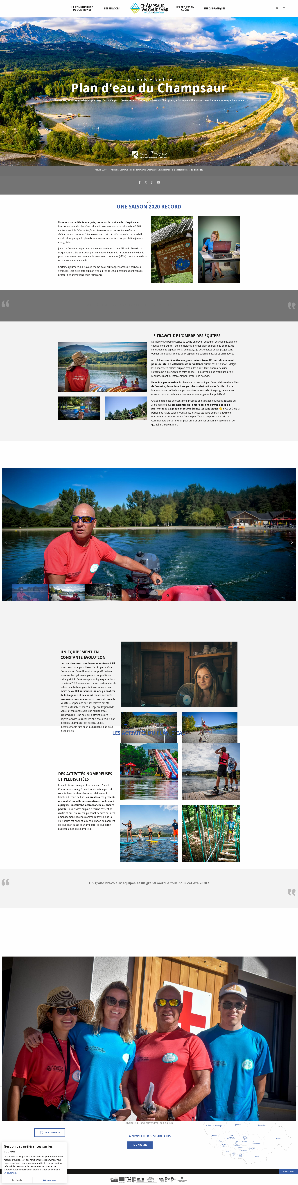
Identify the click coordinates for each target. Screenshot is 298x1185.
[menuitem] (82, 8)
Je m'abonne (140, 1145)
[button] (283, 8)
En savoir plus (10, 1173)
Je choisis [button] (17, 1180)
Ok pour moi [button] (49, 1180)
